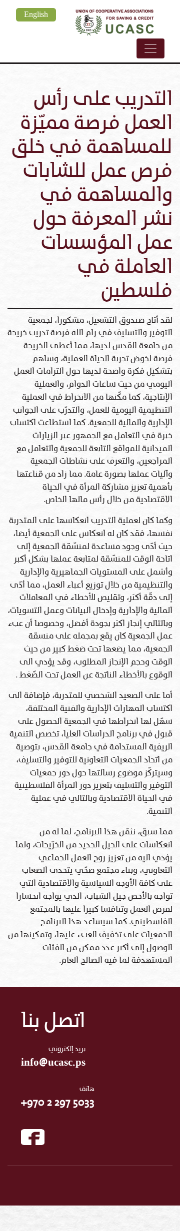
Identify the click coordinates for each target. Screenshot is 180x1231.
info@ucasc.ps (53, 1063)
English (36, 14)
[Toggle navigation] (150, 48)
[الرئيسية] (114, 21)
